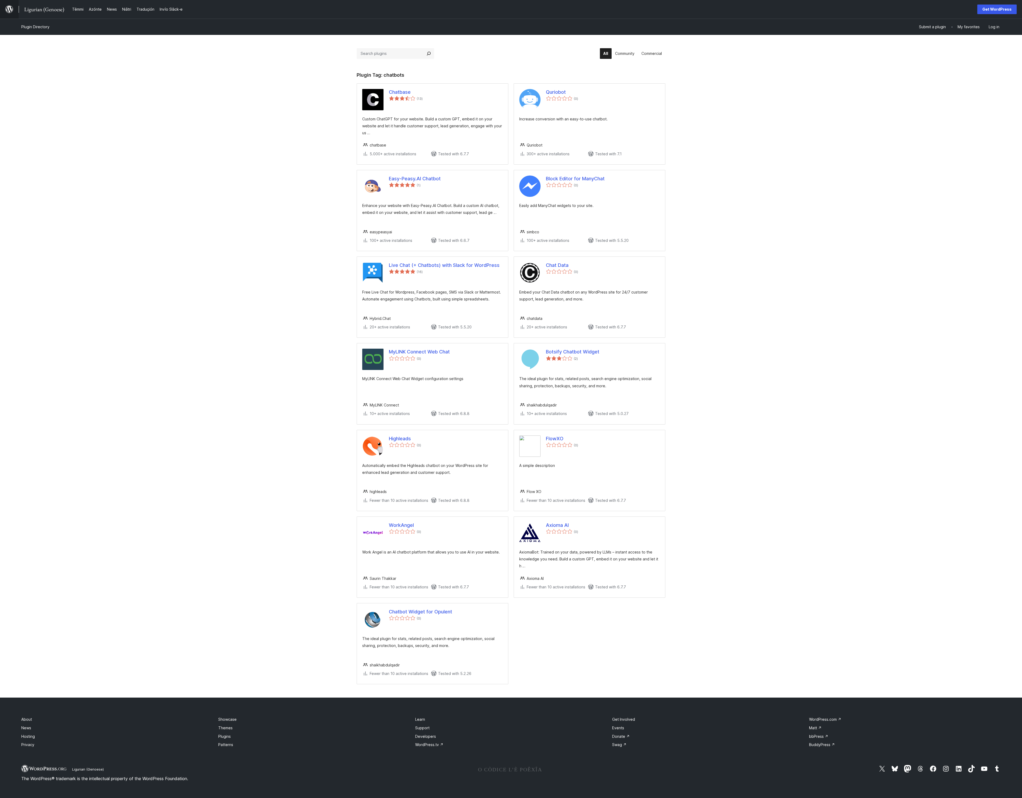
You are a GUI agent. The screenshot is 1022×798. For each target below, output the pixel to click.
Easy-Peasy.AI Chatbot (415, 178)
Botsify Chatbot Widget (572, 352)
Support (422, 728)
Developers (425, 736)
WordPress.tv (429, 744)
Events (618, 728)
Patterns (225, 744)
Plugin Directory (35, 27)
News (26, 728)
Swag (619, 744)
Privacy (27, 744)
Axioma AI (557, 525)
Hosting (28, 736)
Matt (815, 728)
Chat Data (557, 265)
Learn (420, 719)
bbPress (818, 736)
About (26, 719)
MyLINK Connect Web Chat (419, 352)
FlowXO (554, 438)
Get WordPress (997, 9)
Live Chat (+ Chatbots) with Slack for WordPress (444, 265)
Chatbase (400, 92)
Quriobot (556, 92)
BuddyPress (822, 744)
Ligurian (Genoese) (88, 769)
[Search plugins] (428, 53)
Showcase (227, 719)
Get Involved (623, 719)
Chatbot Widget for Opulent (420, 611)
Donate (621, 736)
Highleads (400, 438)
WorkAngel (401, 525)
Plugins (224, 736)
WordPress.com (825, 719)
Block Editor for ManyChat (575, 178)
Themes (225, 728)
